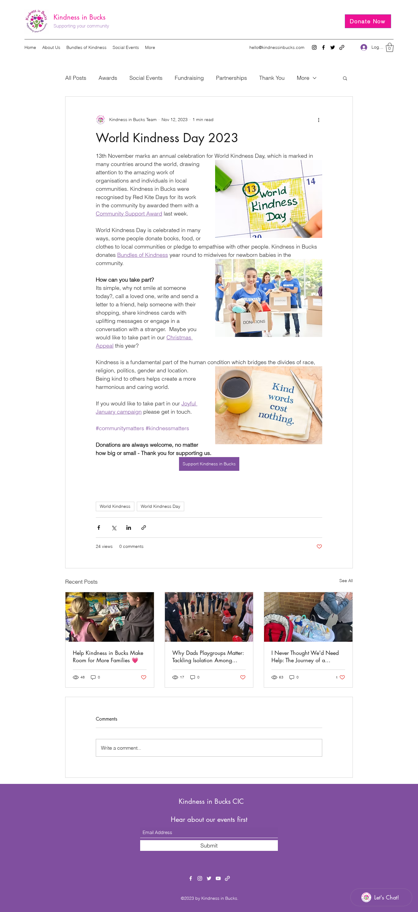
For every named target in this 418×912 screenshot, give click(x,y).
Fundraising (189, 77)
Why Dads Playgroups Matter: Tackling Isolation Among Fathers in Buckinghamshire (208, 656)
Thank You (272, 77)
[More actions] (318, 120)
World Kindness (115, 506)
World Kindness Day (160, 506)
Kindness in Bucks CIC (211, 801)
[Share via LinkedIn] (129, 527)
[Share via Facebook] (99, 527)
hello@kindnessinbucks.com (276, 47)
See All (346, 580)
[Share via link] (144, 527)
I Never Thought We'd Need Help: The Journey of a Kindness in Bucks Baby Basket (307, 656)
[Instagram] (314, 47)
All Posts (75, 77)
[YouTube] (218, 878)
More (303, 77)
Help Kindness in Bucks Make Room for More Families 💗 (108, 656)
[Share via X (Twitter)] (114, 527)
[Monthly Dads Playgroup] (209, 617)
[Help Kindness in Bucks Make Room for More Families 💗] (109, 617)
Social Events (145, 77)
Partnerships (231, 77)
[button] (390, 47)
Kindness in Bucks (80, 17)
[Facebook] (323, 47)
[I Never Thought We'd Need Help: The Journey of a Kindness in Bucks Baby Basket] (308, 617)
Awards (108, 77)
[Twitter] (333, 47)
